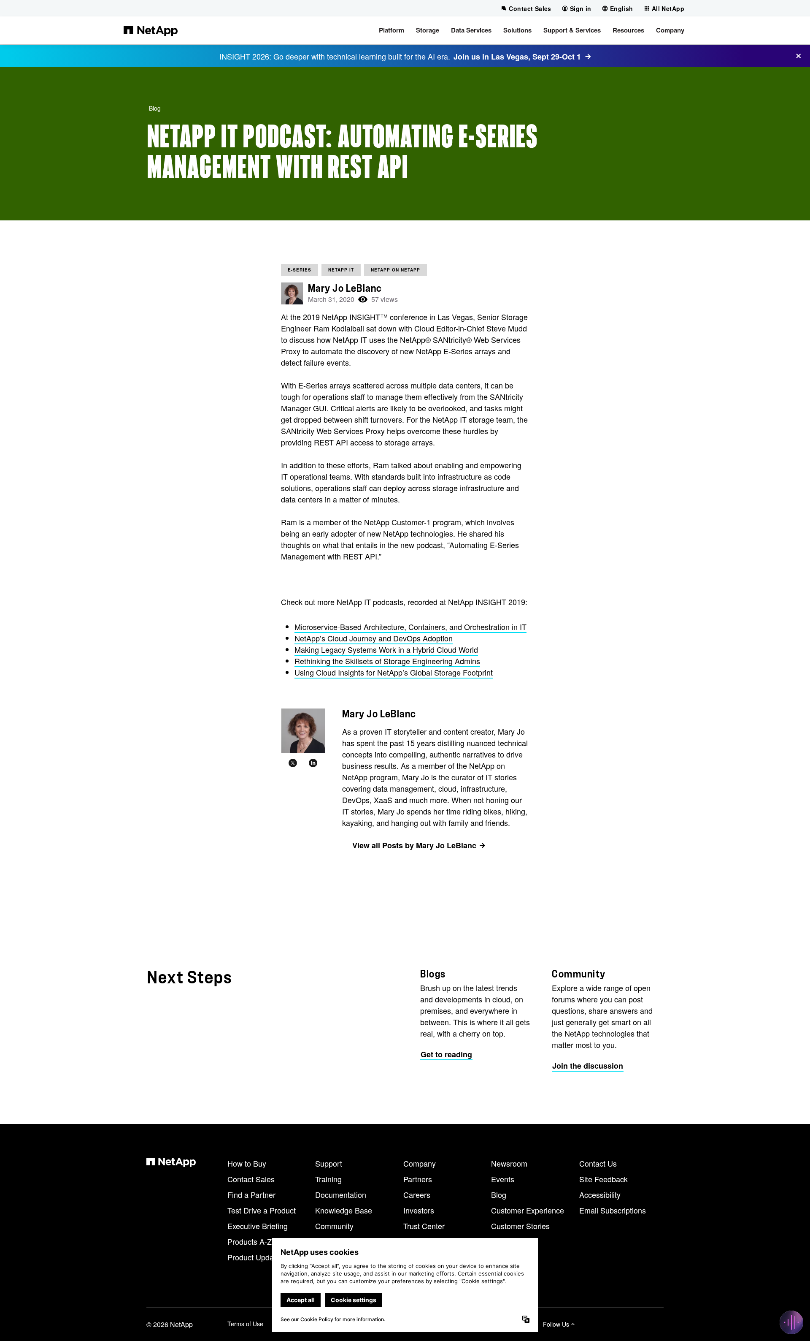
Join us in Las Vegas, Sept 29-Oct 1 (517, 57)
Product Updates (255, 1256)
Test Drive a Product (261, 1210)
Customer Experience (527, 1210)
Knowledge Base (343, 1210)
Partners (417, 1178)
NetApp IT (341, 270)
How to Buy (246, 1163)
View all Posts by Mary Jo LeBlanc (414, 845)
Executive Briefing (257, 1225)
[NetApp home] (150, 30)
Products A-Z (249, 1241)
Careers (416, 1194)
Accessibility (600, 1194)
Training (328, 1178)
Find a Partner (251, 1194)
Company (419, 1163)
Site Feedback (603, 1178)
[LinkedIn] (313, 763)
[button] (391, 30)
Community (334, 1225)
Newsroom (509, 1163)
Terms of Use (245, 1323)
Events (502, 1178)
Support (328, 1163)
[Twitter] (293, 763)
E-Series (299, 270)
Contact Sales (251, 1178)
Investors (418, 1210)
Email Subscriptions (612, 1210)
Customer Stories (520, 1225)
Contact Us (598, 1163)
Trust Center (424, 1225)
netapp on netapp (395, 270)
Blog (155, 108)
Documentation (340, 1194)
